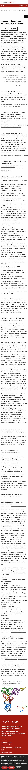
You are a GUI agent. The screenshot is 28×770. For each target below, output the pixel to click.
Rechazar (11, 767)
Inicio (2, 9)
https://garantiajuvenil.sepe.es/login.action (16, 659)
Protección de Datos (6, 745)
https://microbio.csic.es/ (20, 200)
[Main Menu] (1, 2)
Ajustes (18, 767)
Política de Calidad (6, 742)
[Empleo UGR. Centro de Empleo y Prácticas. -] (9, 2)
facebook (13, 28)
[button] (1, 6)
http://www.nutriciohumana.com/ (10, 329)
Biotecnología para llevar (21, 85)
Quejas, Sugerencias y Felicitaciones (11, 747)
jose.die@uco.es (15, 452)
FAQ (2, 750)
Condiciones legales (6, 752)
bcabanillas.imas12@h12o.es (18, 506)
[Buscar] (26, 5)
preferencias (6, 764)
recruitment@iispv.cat (16, 320)
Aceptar (4, 767)
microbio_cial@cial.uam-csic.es (19, 180)
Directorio (4, 740)
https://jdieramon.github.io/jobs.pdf (10, 496)
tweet (4, 28)
